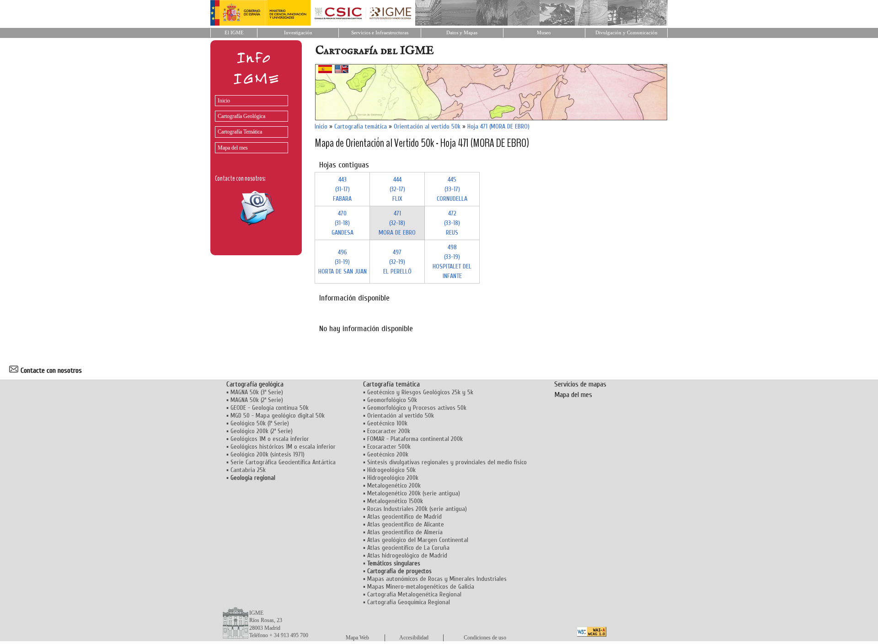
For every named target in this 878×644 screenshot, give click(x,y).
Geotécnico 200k (387, 454)
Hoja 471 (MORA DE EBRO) (498, 126)
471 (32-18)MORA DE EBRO (397, 222)
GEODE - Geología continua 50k (269, 408)
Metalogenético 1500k (395, 501)
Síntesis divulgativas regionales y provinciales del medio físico (447, 462)
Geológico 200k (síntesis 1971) (267, 454)
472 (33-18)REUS (452, 222)
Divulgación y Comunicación (626, 32)
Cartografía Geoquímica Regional (408, 602)
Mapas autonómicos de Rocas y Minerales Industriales (437, 579)
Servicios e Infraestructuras (379, 32)
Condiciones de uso (485, 637)
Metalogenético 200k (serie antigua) (413, 493)
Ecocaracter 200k (388, 431)
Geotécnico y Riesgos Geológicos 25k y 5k (420, 392)
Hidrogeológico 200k (392, 478)
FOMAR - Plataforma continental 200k (415, 439)
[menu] (249, 122)
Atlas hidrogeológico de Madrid (407, 555)
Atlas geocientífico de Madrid (404, 517)
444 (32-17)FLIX (397, 189)
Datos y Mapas (461, 32)
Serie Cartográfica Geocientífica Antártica (283, 462)
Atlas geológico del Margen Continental (417, 540)
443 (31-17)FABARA (342, 189)
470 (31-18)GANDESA (342, 222)
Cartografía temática (360, 126)
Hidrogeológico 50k (391, 470)
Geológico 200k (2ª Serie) (261, 431)
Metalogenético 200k (394, 485)
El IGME (234, 32)
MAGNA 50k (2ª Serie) (256, 400)
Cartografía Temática (240, 132)
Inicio (224, 100)
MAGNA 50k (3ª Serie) (256, 392)
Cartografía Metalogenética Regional (414, 594)
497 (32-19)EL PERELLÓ (397, 261)
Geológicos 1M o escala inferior (269, 439)
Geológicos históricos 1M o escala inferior (283, 447)
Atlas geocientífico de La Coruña (408, 548)
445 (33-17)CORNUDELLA (452, 189)
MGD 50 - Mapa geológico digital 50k (277, 415)
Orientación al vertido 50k (427, 126)
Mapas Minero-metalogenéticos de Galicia (420, 586)
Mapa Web (357, 637)
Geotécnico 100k (387, 423)
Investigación (298, 32)
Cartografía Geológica (241, 116)
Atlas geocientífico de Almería (405, 532)
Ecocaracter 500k (389, 447)
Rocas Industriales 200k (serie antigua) (417, 509)
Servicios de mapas (580, 384)
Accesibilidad (413, 637)
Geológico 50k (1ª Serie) (259, 423)
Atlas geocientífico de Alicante (405, 524)
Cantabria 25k (248, 470)
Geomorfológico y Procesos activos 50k (416, 408)
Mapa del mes (233, 148)
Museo (544, 32)
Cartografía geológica (255, 384)
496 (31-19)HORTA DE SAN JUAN (342, 261)
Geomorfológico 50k (392, 400)
